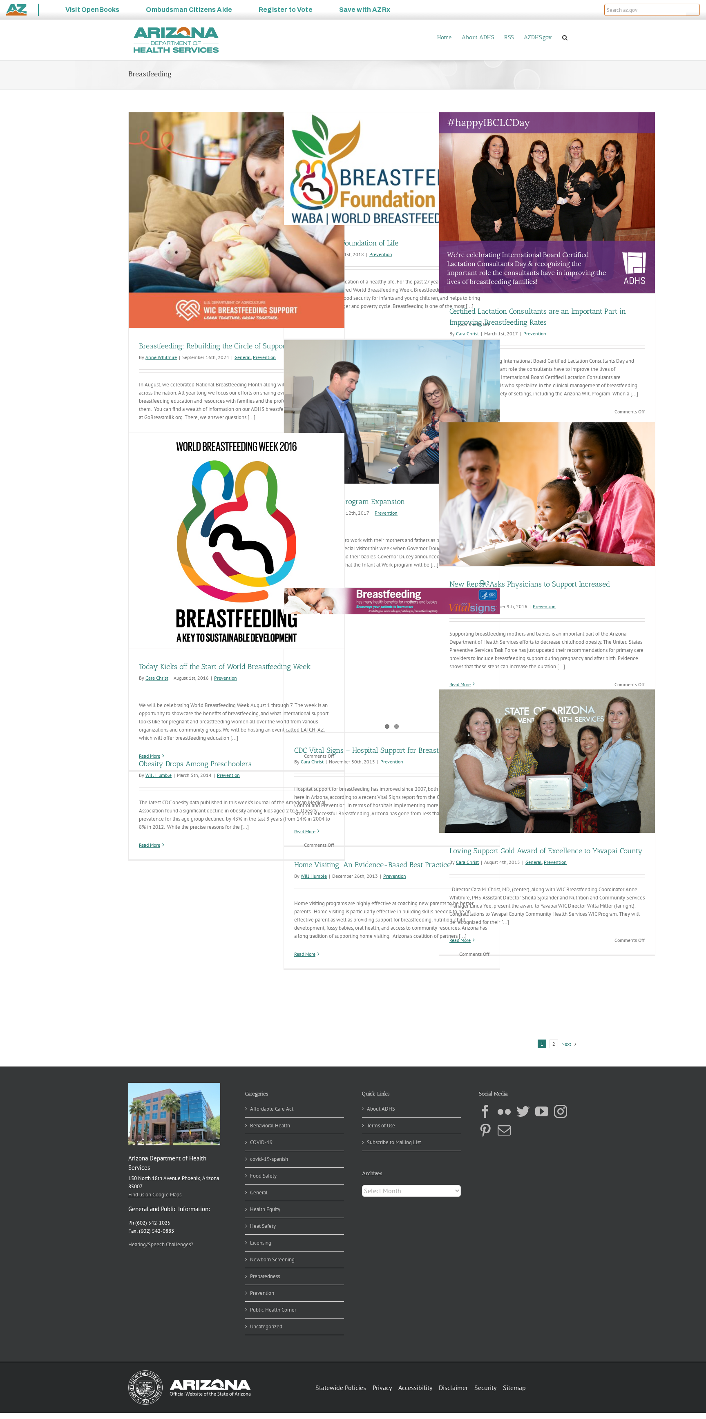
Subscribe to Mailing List (394, 1142)
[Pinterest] (485, 1130)
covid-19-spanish (269, 1159)
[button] (693, 10)
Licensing (260, 1242)
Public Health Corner (273, 1309)
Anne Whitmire (161, 357)
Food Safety (263, 1175)
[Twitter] (523, 1111)
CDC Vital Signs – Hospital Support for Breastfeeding (378, 750)
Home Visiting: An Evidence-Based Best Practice (372, 864)
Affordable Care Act (271, 1108)
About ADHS (381, 1108)
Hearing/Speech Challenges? (160, 1244)
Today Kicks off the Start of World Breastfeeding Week (225, 666)
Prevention (264, 357)
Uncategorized (266, 1326)
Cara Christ (156, 678)
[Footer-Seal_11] (189, 1373)
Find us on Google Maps (154, 1194)
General (243, 357)
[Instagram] (560, 1111)
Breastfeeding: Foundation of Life (346, 243)
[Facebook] (485, 1111)
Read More (149, 845)
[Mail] (504, 1130)
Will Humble (158, 775)
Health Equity (265, 1209)
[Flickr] (504, 1111)
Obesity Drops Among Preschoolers (195, 763)
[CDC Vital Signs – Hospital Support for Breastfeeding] (392, 601)
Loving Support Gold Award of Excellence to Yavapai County (546, 850)
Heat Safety (263, 1226)
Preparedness (265, 1276)
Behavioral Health (270, 1125)
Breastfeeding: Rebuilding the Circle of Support (213, 345)
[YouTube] (541, 1111)
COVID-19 (261, 1142)
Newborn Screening (272, 1259)
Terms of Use (381, 1125)
